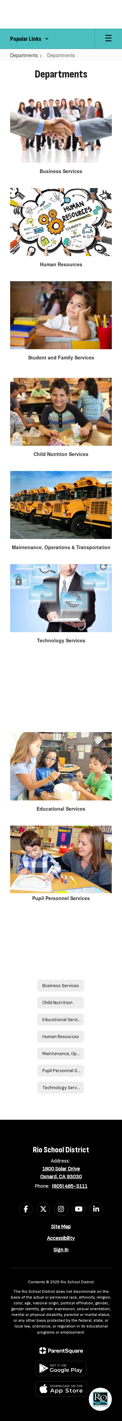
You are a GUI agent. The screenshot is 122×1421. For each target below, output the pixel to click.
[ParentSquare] (61, 1351)
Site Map (61, 1226)
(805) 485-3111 (69, 1186)
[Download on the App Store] (61, 1389)
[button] (29, 39)
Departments (24, 55)
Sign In (61, 1250)
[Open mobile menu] (108, 39)
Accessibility (61, 1238)
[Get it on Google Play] (61, 1368)
